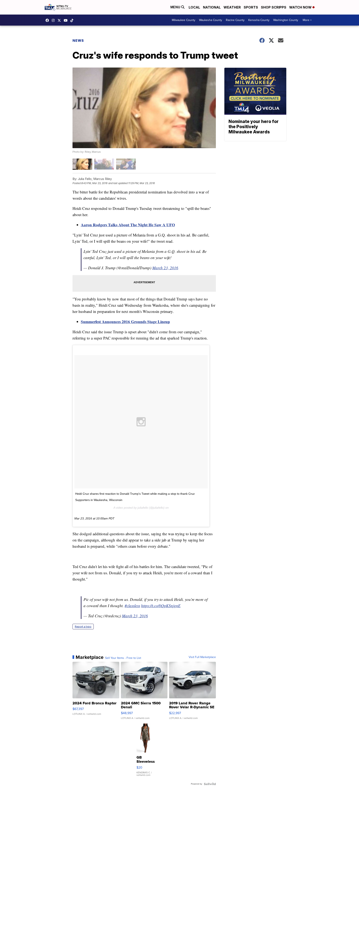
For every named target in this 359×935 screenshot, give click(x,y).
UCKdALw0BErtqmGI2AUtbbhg (67, 20)
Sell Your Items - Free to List (123, 658)
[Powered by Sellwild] (210, 783)
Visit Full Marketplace (202, 657)
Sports (251, 7)
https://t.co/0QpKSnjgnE (161, 605)
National (212, 7)
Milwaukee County (183, 20)
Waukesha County (210, 20)
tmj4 (48, 20)
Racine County (235, 20)
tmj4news (54, 20)
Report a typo (83, 626)
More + (307, 20)
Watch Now (300, 7)
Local (194, 7)
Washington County (285, 20)
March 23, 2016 (165, 267)
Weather (232, 7)
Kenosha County (258, 20)
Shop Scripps (273, 7)
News (78, 40)
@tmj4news (72, 20)
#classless (132, 605)
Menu (175, 7)
